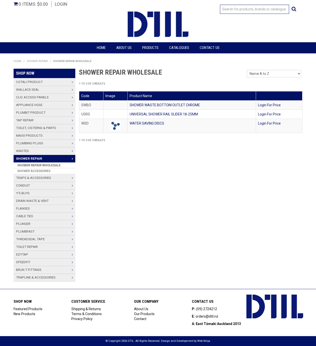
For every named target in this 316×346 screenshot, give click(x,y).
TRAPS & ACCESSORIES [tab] (33, 178)
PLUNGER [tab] (23, 224)
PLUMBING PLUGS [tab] (29, 143)
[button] (115, 126)
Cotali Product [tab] (29, 82)
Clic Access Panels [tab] (32, 97)
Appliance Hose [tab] (29, 105)
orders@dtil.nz (207, 316)
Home (101, 47)
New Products (24, 314)
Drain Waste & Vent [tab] (32, 201)
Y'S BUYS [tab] (23, 193)
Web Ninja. (204, 341)
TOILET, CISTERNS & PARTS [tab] (36, 128)
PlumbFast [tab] (25, 231)
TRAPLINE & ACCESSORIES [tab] (36, 277)
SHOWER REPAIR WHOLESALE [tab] (38, 165)
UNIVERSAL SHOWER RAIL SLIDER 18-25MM (164, 114)
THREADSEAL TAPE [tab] (30, 239)
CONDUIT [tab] (23, 185)
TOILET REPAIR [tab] (27, 247)
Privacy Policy (82, 319)
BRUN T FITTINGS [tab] (28, 270)
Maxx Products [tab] (29, 135)
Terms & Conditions (86, 314)
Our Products (144, 314)
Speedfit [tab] (23, 262)
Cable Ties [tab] (24, 216)
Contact (140, 319)
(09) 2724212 (206, 309)
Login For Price (269, 105)
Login (61, 4)
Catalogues (179, 47)
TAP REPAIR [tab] (25, 120)
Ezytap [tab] (22, 254)
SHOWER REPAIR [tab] (29, 158)
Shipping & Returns (86, 309)
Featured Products (28, 309)
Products (150, 47)
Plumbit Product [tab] (30, 112)
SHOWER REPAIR (37, 61)
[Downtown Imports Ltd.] (158, 24)
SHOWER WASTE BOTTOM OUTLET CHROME (165, 105)
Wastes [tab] (22, 151)
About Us (124, 47)
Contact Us (209, 47)
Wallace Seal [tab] (27, 89)
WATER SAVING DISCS (147, 123)
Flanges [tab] (23, 208)
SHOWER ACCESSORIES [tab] (33, 171)
